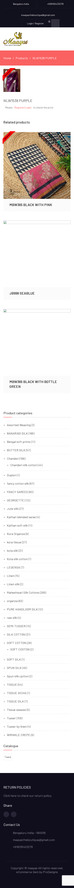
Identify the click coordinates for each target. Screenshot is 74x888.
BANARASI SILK (17, 433)
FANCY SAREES (17, 492)
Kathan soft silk (17, 525)
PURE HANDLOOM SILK (22, 609)
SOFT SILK (14, 659)
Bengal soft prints (18, 442)
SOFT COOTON (20, 649)
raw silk (12, 617)
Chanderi (13, 458)
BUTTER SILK (16, 450)
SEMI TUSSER (16, 626)
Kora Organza (16, 534)
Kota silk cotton (17, 559)
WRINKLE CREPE (18, 735)
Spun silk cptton (17, 676)
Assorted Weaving (19, 425)
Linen (10, 576)
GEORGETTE (15, 500)
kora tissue (14, 542)
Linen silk (13, 584)
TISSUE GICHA (16, 693)
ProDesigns (50, 872)
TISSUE (12, 684)
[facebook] (6, 814)
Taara (7, 756)
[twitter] (14, 814)
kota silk (12, 550)
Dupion (11, 475)
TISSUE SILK (15, 701)
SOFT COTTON (16, 643)
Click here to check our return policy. (27, 795)
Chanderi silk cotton (23, 465)
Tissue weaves (16, 710)
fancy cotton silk (18, 483)
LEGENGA (13, 567)
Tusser (11, 718)
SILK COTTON (16, 634)
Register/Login (22, 107)
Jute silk (12, 508)
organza (12, 601)
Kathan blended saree (21, 517)
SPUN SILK (14, 668)
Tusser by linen (17, 726)
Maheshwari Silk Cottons (23, 592)
